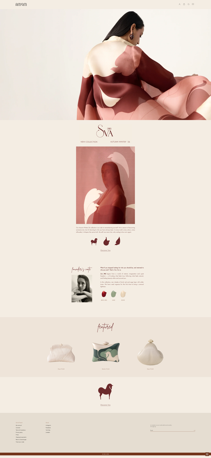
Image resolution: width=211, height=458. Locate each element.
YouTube (48, 430)
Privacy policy (19, 432)
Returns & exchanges (21, 439)
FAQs (17, 434)
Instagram (48, 425)
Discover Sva (105, 250)
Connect (18, 427)
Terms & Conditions (21, 430)
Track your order (20, 442)
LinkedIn (48, 432)
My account (19, 425)
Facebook (48, 427)
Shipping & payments (21, 437)
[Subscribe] (194, 430)
